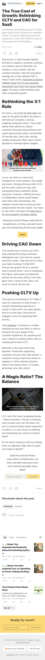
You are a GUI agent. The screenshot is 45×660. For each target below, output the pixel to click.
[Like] (4, 53)
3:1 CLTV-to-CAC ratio (25, 113)
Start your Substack (15, 648)
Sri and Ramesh (19, 556)
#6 (3, 553)
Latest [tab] (11, 537)
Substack (10, 655)
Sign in (39, 3)
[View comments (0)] (10, 53)
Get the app (35, 648)
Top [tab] (5, 537)
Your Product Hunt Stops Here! (15, 588)
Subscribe (30, 3)
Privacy (31, 640)
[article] (22, 552)
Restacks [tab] (18, 506)
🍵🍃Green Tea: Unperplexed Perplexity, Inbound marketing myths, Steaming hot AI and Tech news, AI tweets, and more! (16, 547)
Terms (37, 640)
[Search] (40, 537)
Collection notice (23, 642)
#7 (3, 575)
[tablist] (13, 506)
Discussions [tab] (21, 537)
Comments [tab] (8, 506)
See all (7, 608)
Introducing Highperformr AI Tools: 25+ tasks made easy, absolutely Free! (14, 594)
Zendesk (11, 325)
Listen (39, 47)
